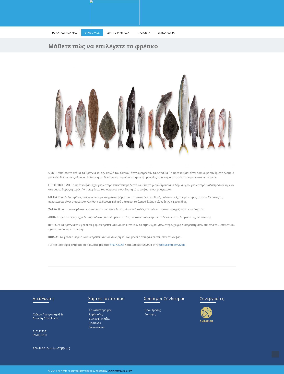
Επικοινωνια (166, 32)
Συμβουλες (92, 32)
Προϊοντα (143, 32)
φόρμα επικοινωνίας (172, 245)
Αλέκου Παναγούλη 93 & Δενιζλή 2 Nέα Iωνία (48, 316)
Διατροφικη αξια (118, 32)
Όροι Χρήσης (152, 310)
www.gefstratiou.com (120, 370)
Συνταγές (150, 314)
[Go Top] (275, 354)
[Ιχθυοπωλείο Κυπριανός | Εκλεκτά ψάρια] (115, 11)
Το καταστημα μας (64, 32)
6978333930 (40, 335)
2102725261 (116, 245)
